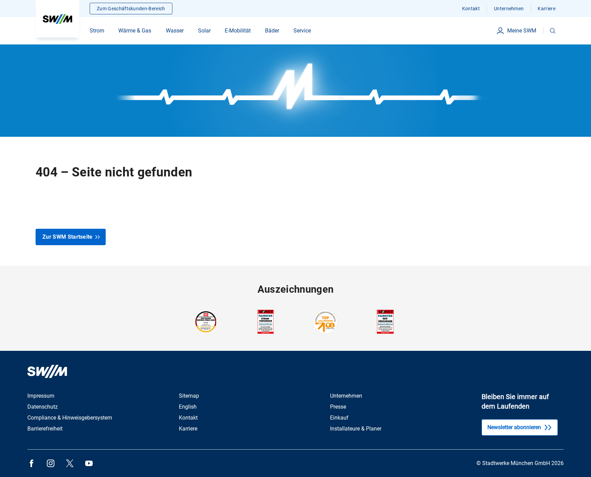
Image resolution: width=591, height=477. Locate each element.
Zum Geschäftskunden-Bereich (131, 8)
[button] (552, 30)
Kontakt (471, 8)
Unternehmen (509, 8)
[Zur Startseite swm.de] (57, 19)
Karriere (546, 8)
